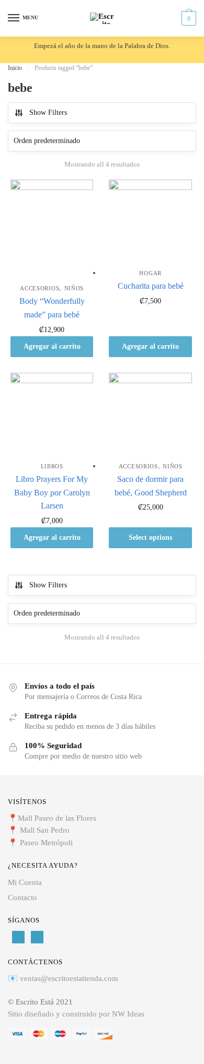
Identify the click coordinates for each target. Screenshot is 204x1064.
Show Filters (48, 112)
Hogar (150, 273)
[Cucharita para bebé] (150, 221)
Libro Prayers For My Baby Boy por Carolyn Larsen (52, 493)
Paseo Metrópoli (46, 842)
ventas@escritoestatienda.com (69, 978)
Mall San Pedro (46, 830)
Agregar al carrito (52, 346)
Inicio (15, 68)
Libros (52, 466)
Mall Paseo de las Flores (57, 818)
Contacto (22, 897)
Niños (74, 288)
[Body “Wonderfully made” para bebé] (51, 229)
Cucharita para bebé (151, 285)
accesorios (39, 288)
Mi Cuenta (25, 882)
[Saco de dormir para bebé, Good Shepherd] (150, 414)
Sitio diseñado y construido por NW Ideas (76, 1014)
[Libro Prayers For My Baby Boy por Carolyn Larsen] (51, 414)
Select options (150, 537)
